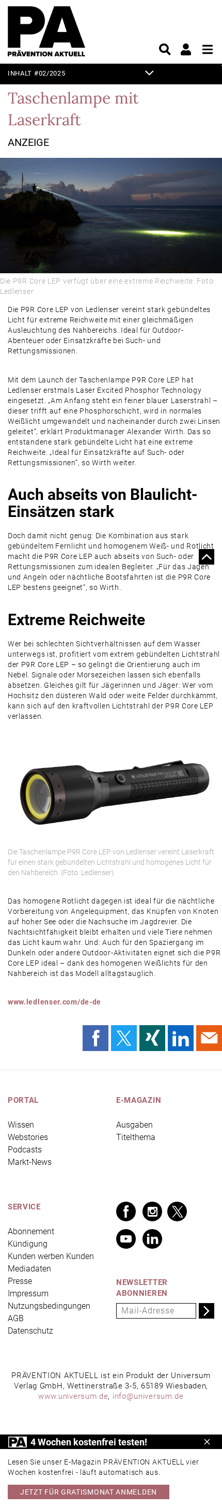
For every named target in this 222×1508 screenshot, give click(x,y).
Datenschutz (30, 1331)
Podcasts (25, 1150)
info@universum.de (148, 1396)
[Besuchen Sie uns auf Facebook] (126, 1211)
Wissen (21, 1125)
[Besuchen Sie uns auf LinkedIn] (152, 1239)
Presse (20, 1281)
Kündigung (27, 1244)
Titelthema (135, 1137)
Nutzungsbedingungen (49, 1306)
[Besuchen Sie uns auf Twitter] (177, 1211)
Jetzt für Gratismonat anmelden (88, 1492)
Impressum (28, 1293)
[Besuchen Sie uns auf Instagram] (152, 1211)
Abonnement (31, 1231)
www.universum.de (73, 1396)
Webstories (28, 1137)
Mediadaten (29, 1269)
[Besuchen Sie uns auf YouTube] (126, 1239)
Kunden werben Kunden (51, 1256)
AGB (16, 1318)
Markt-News (30, 1162)
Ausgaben (134, 1125)
